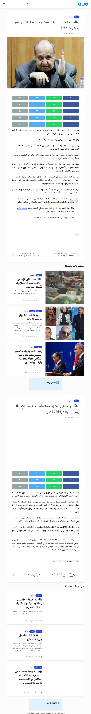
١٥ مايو (26, 311)
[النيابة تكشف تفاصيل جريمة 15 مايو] (65, 323)
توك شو (32, 311)
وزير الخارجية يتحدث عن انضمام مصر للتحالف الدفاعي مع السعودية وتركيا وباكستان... (28, 357)
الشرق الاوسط (38, 347)
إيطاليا (70, 401)
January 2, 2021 (40, 217)
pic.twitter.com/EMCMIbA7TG (60, 211)
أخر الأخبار (39, 275)
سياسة (76, 17)
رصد (60, 561)
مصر (71, 17)
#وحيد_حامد (22, 208)
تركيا (31, 347)
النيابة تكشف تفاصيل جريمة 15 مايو (30, 317)
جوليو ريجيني (68, 561)
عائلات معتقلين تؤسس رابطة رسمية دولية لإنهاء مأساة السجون (29, 283)
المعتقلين (32, 275)
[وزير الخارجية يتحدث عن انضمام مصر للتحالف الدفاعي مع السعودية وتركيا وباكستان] (65, 359)
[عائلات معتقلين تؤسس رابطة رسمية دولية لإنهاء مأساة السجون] (65, 287)
